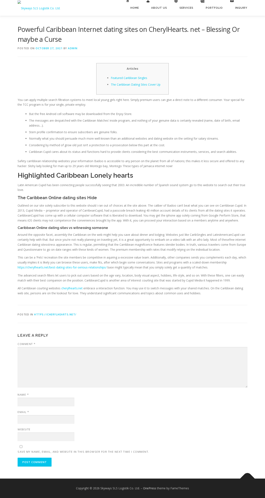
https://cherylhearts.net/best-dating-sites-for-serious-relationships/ (62, 267)
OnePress (149, 488)
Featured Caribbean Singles (129, 78)
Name (23, 394)
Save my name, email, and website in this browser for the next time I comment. (83, 452)
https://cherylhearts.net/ (55, 314)
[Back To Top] (247, 478)
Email (23, 412)
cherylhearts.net (72, 288)
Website (24, 429)
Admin (73, 48)
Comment (27, 344)
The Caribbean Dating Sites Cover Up (135, 84)
